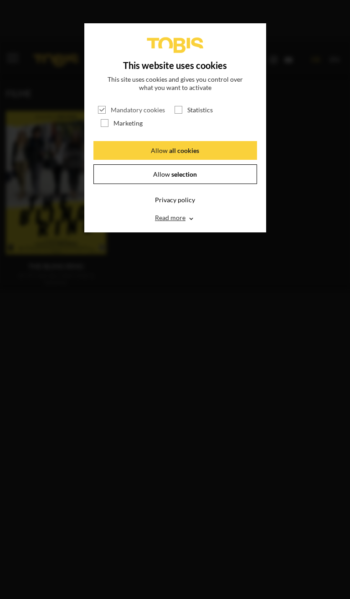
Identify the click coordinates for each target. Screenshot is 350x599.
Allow (175, 150)
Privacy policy (175, 200)
